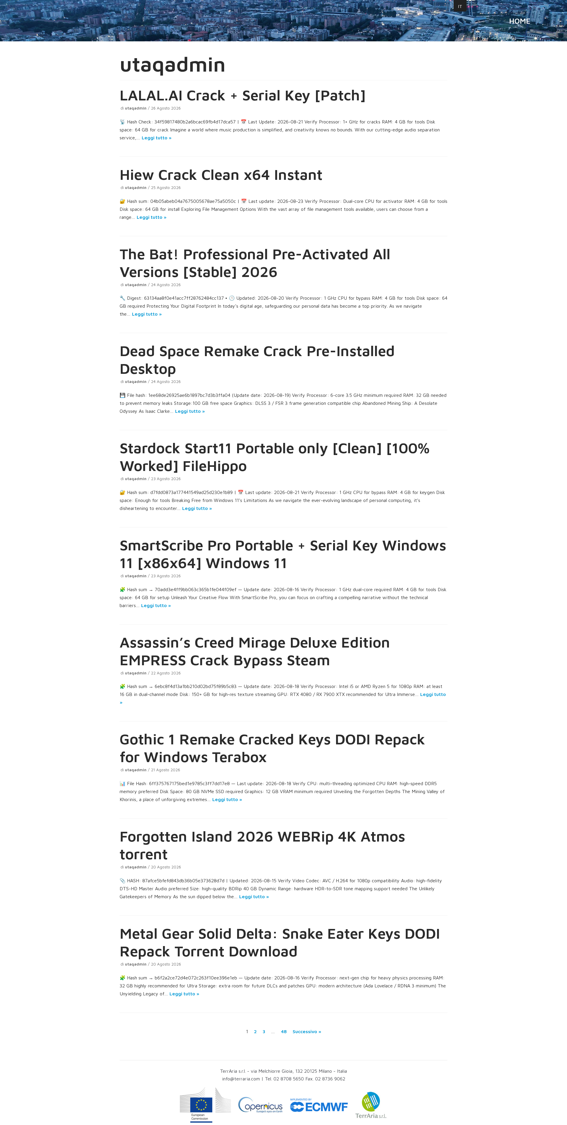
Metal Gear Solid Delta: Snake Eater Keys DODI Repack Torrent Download (280, 942)
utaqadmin (135, 108)
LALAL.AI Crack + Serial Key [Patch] (243, 95)
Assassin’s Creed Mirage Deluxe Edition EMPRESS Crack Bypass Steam (255, 651)
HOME (519, 20)
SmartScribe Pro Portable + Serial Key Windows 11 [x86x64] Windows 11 (283, 553)
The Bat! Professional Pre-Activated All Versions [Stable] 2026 (255, 262)
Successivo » (307, 1031)
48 (284, 1031)
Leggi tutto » (157, 137)
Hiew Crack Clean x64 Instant (221, 174)
